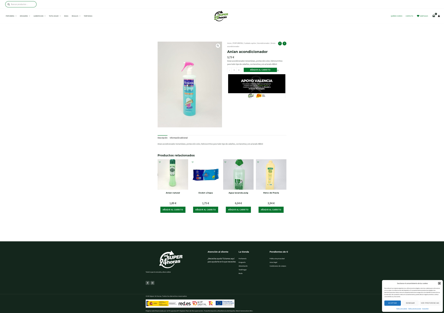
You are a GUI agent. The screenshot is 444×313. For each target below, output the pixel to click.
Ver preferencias (430, 303)
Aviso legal (425, 308)
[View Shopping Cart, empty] (434, 16)
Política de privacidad (414, 308)
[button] (439, 283)
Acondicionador (263, 43)
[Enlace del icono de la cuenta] (439, 16)
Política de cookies (401, 308)
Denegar (410, 303)
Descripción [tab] (162, 138)
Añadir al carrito (260, 70)
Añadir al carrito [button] (173, 209)
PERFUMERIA (238, 43)
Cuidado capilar (250, 43)
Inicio (229, 43)
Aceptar (392, 303)
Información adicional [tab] (179, 138)
